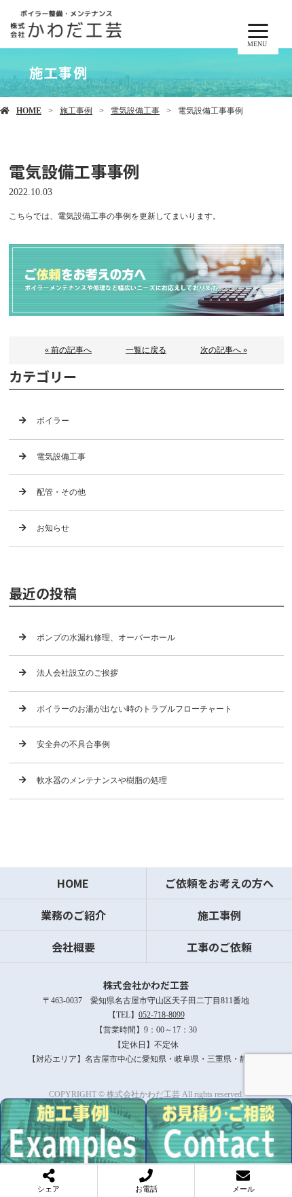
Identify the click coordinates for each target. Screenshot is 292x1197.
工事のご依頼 (219, 947)
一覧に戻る (146, 350)
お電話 (146, 1189)
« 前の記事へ (68, 350)
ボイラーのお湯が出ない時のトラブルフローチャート (134, 709)
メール (243, 1189)
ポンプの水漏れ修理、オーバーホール (106, 637)
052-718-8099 (162, 1015)
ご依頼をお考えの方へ (219, 883)
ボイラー (53, 421)
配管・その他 (61, 492)
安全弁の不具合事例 (73, 744)
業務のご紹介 (73, 915)
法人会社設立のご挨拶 (77, 673)
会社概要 (73, 947)
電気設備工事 (135, 111)
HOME (28, 111)
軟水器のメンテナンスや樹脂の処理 (102, 780)
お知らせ (53, 528)
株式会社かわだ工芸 (146, 985)
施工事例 (76, 111)
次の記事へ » (223, 350)
